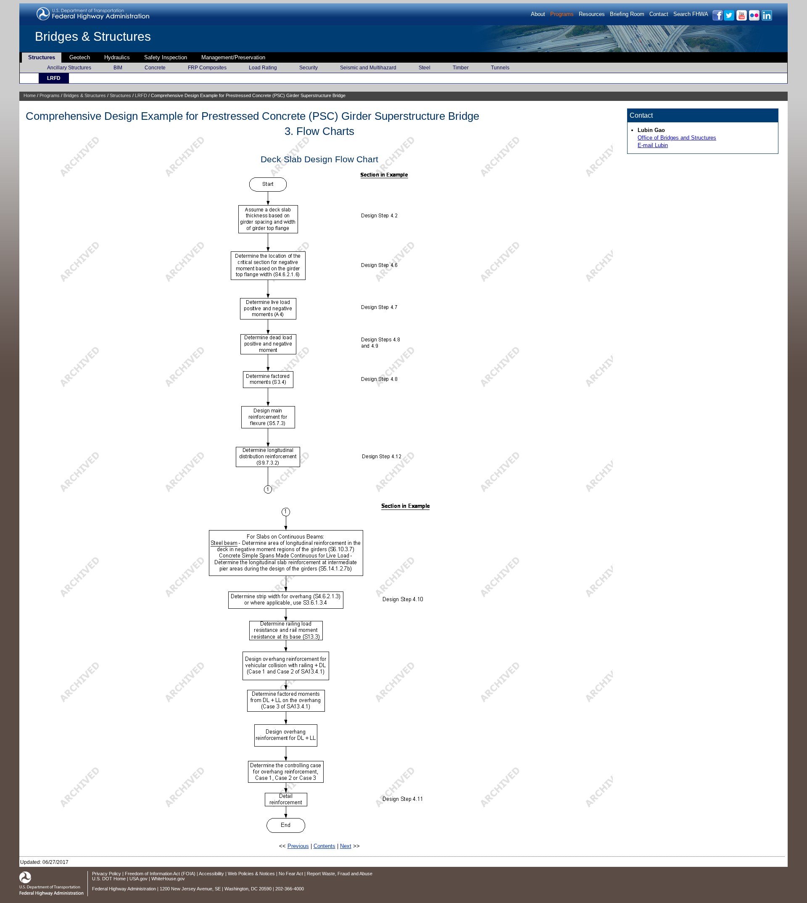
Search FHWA (690, 14)
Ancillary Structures (69, 68)
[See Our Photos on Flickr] (754, 19)
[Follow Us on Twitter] (728, 19)
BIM (117, 68)
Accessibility (211, 873)
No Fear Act (291, 873)
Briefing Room (627, 14)
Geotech (79, 57)
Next (345, 846)
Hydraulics (117, 57)
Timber (461, 68)
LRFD (54, 78)
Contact (658, 14)
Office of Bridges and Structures (677, 138)
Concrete (155, 68)
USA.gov (138, 878)
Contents (324, 846)
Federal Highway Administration (124, 888)
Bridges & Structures (93, 36)
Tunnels (500, 68)
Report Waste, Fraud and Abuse (339, 873)
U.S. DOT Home (109, 878)
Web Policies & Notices (251, 873)
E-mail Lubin (653, 145)
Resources (592, 14)
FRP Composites (207, 68)
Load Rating (263, 68)
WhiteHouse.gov (168, 878)
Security (308, 68)
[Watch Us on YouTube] (741, 19)
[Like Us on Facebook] (717, 19)
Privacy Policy (106, 873)
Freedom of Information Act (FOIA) (160, 873)
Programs (562, 14)
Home (30, 95)
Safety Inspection (165, 57)
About (538, 14)
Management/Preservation (233, 57)
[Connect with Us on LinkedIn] (766, 19)
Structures (41, 57)
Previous (298, 846)
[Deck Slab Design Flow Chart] (319, 491)
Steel (424, 68)
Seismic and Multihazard (368, 68)
